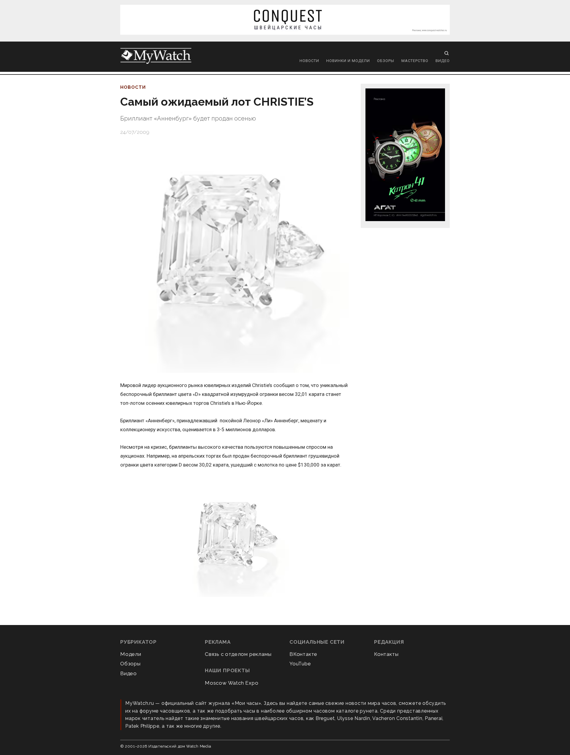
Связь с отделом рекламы (238, 654)
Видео (443, 60)
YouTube (300, 664)
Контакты (386, 654)
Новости (309, 60)
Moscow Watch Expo (232, 683)
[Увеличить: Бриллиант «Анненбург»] (234, 542)
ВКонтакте (303, 654)
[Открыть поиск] (446, 53)
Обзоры (385, 60)
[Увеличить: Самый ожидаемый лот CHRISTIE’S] (234, 258)
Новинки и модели (348, 60)
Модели (130, 654)
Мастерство (414, 60)
